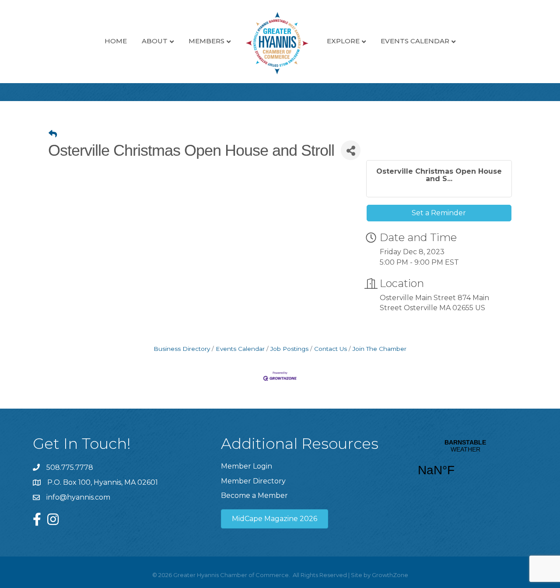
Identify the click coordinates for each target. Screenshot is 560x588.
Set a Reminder (439, 213)
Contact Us (330, 348)
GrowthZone (390, 574)
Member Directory (253, 481)
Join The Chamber (379, 348)
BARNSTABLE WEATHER (465, 463)
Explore (343, 41)
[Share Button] (350, 150)
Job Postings (289, 348)
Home (116, 41)
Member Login (246, 466)
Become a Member (254, 495)
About (155, 41)
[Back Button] (53, 134)
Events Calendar (415, 41)
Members (206, 41)
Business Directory (182, 348)
